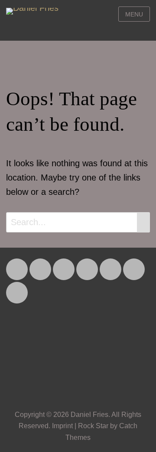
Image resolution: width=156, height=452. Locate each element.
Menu (134, 14)
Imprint (62, 425)
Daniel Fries (89, 414)
